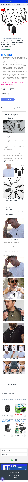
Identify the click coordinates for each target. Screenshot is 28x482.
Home (2, 4)
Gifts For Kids (8, 399)
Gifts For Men (17, 4)
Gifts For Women (13, 38)
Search (20, 1)
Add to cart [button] (25, 416)
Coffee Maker (4, 419)
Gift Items (8, 4)
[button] (25, 9)
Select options (11, 416)
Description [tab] (4, 108)
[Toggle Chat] (2, 479)
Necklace (19, 38)
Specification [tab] (17, 108)
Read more (25, 435)
